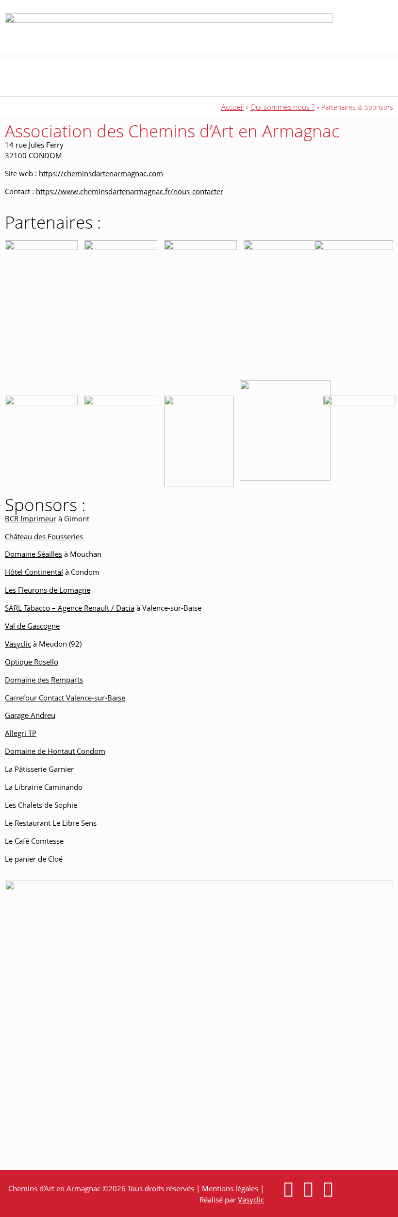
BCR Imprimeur (30, 518)
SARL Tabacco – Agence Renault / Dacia (69, 608)
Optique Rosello (31, 662)
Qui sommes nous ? (282, 107)
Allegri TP (20, 733)
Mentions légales (230, 1188)
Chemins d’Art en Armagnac (54, 1188)
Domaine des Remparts (44, 679)
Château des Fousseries (45, 536)
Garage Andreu (30, 715)
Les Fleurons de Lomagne (47, 590)
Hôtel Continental (34, 572)
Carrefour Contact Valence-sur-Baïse (65, 697)
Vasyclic (18, 644)
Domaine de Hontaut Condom (55, 751)
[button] (134, 79)
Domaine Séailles (33, 554)
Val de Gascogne (32, 626)
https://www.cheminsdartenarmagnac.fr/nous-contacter (129, 191)
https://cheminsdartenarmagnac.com (101, 173)
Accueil (232, 107)
